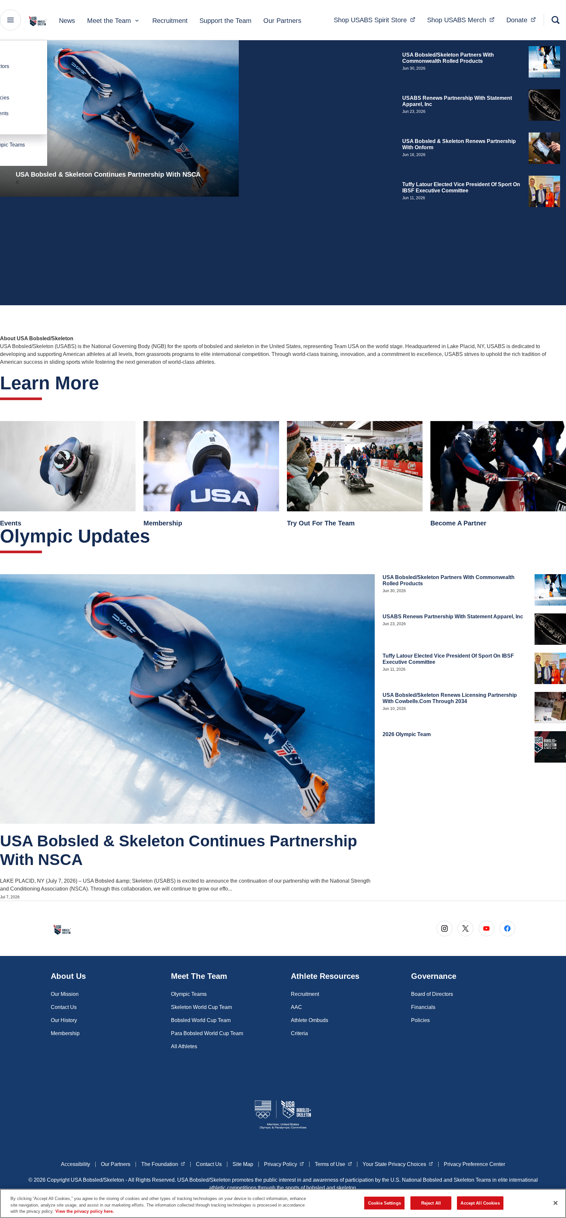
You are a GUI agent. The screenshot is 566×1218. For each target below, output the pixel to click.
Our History (64, 1020)
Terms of (333, 1164)
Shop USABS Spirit (376, 20)
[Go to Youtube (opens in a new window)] (486, 928)
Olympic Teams (189, 994)
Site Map (243, 1164)
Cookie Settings (384, 1202)
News (67, 20)
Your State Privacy (398, 1164)
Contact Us (64, 1007)
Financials (423, 1007)
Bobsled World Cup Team (201, 1020)
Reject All (431, 1202)
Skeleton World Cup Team (201, 1007)
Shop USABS (463, 20)
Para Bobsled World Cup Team (207, 1033)
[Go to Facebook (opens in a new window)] (507, 928)
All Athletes (184, 1046)
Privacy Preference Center (474, 1164)
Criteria (299, 1033)
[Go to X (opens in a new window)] (465, 928)
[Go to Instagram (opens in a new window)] (444, 928)
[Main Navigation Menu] (10, 19)
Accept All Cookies (480, 1202)
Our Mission (65, 994)
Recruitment (170, 20)
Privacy (284, 1164)
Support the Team (225, 20)
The (163, 1164)
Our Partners (282, 20)
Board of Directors (432, 994)
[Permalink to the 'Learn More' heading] (105, 383)
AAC (296, 1007)
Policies (420, 1020)
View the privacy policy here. (84, 1211)
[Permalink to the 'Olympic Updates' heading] (156, 536)
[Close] (555, 1203)
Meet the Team (109, 20)
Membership (65, 1033)
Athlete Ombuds (309, 1020)
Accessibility (75, 1164)
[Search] (555, 19)
